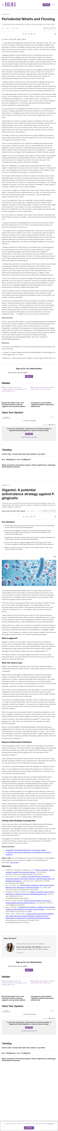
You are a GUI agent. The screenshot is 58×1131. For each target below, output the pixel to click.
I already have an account (29, 437)
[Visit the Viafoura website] (52, 424)
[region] (29, 421)
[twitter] (29, 34)
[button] (3, 5)
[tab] (6, 417)
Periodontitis (6, 14)
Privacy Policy (50, 1123)
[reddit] (31, 34)
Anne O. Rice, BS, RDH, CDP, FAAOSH (13, 511)
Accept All (29, 1127)
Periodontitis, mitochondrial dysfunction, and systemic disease (26, 850)
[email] (34, 34)
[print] (55, 34)
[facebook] (23, 34)
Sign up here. (14, 862)
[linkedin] (26, 34)
